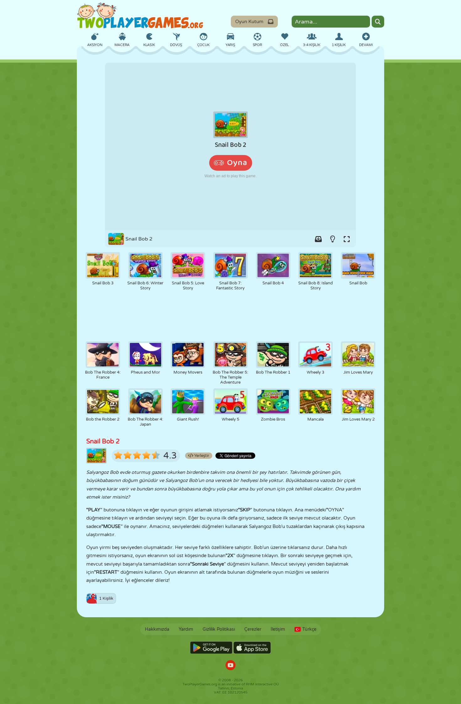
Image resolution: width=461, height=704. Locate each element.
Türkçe (309, 629)
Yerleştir (201, 455)
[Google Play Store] (211, 647)
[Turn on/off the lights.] (332, 239)
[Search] (378, 22)
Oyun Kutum (249, 21)
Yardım (186, 629)
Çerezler (252, 629)
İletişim (278, 629)
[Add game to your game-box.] (318, 239)
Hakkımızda (157, 629)
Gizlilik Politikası (219, 629)
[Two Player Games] (140, 16)
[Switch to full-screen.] (346, 239)
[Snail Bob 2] (230, 146)
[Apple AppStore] (252, 647)
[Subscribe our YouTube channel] (230, 666)
